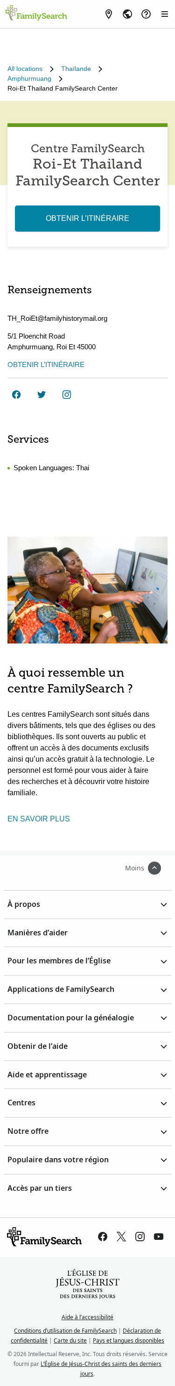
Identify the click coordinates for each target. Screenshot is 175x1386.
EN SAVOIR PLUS (38, 819)
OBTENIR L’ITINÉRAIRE (87, 218)
